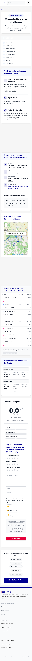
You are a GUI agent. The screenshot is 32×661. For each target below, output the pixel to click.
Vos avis (7, 60)
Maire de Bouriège (16, 563)
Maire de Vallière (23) (6, 631)
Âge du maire (8, 45)
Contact (3, 614)
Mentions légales (5, 610)
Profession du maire (9, 48)
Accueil (3, 606)
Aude (12, 9)
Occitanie (7, 9)
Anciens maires (8, 63)
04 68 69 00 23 (13, 173)
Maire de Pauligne (16, 570)
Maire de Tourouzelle (16, 559)
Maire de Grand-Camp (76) (7, 640)
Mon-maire (6, 592)
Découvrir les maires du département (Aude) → (16, 580)
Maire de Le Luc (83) (6, 647)
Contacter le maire (9, 51)
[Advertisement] (16, 138)
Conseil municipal (9, 57)
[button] (16, 236)
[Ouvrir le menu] (28, 2)
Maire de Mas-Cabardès (16, 574)
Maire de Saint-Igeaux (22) (7, 623)
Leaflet (13, 254)
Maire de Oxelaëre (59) (7, 627)
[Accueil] (1, 9)
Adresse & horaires (9, 54)
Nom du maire (8, 42)
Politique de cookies (25, 656)
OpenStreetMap (20, 254)
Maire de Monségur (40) (7, 644)
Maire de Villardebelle (16, 566)
